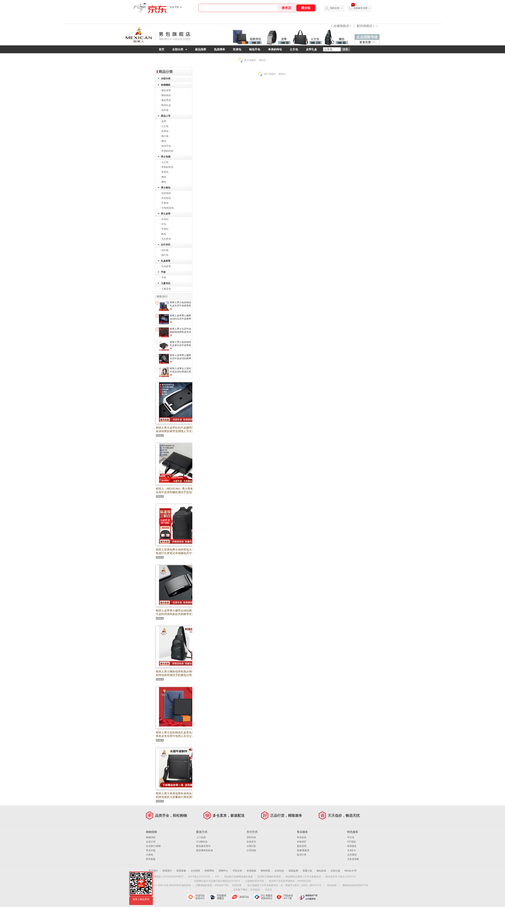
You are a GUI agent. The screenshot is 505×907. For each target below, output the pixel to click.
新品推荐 (200, 49)
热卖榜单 (219, 49)
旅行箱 (164, 136)
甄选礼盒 (166, 105)
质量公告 (307, 870)
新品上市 (165, 115)
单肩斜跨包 (167, 151)
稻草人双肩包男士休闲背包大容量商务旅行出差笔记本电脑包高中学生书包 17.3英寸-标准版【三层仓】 (178, 553)
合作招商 (195, 870)
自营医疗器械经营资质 (269, 876)
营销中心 (223, 870)
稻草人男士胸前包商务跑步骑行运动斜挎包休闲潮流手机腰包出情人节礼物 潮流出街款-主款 (178, 675)
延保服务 (352, 846)
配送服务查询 (203, 846)
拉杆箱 (164, 110)
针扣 (163, 224)
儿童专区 (165, 283)
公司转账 (251, 850)
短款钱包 (166, 193)
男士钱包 (165, 187)
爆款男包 (166, 100)
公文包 (294, 49)
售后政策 (301, 837)
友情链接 (251, 870)
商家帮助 (209, 870)
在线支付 (251, 841)
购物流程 (150, 837)
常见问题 (150, 850)
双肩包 (237, 49)
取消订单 (301, 854)
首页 (161, 49)
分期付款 (251, 846)
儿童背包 (166, 288)
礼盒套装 (165, 260)
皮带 (163, 121)
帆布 (163, 234)
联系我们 (167, 870)
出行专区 (165, 244)
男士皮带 (165, 213)
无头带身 (166, 239)
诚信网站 (241, 897)
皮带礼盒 (311, 49)
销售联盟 (265, 870)
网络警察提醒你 (219, 897)
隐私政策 (321, 870)
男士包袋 (165, 156)
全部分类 (177, 49)
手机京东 (237, 870)
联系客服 (150, 859)
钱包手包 (254, 49)
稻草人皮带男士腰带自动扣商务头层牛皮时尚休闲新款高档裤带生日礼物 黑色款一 (178, 614)
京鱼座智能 (353, 859)
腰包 (163, 181)
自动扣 (164, 219)
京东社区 (279, 870)
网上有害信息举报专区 (263, 897)
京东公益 (335, 870)
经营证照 (237, 885)
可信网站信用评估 (197, 897)
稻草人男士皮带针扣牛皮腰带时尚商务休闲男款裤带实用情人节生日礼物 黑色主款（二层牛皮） (178, 431)
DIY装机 (351, 841)
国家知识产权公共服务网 (308, 897)
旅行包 (164, 255)
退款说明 (301, 846)
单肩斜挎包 (275, 49)
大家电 (149, 854)
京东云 (268, 889)
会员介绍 (150, 841)
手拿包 (164, 203)
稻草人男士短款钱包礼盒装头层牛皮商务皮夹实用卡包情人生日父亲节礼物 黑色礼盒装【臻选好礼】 (178, 736)
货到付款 (251, 837)
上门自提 (201, 837)
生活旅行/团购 (153, 846)
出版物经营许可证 (254, 881)
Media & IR (350, 870)
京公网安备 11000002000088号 (166, 876)
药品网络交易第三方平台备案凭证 (303, 876)
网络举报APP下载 (286, 897)
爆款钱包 (166, 95)
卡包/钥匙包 (167, 208)
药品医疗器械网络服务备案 (238, 876)
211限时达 (202, 841)
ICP (217, 876)
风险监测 (293, 870)
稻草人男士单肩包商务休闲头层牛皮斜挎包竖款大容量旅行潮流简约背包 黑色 (178, 797)
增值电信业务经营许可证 (355, 885)
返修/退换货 (303, 850)
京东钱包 (255, 889)
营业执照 (332, 885)
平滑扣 (164, 229)
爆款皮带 (166, 90)
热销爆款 (165, 84)
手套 (163, 272)
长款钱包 (166, 198)
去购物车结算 (360, 8)
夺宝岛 (350, 837)
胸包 (163, 141)
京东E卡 (351, 850)
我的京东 (334, 8)
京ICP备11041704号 (199, 876)
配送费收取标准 (204, 850)
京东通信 (352, 854)
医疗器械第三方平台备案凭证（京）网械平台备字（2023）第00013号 (284, 885)
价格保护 (301, 841)
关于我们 (153, 870)
